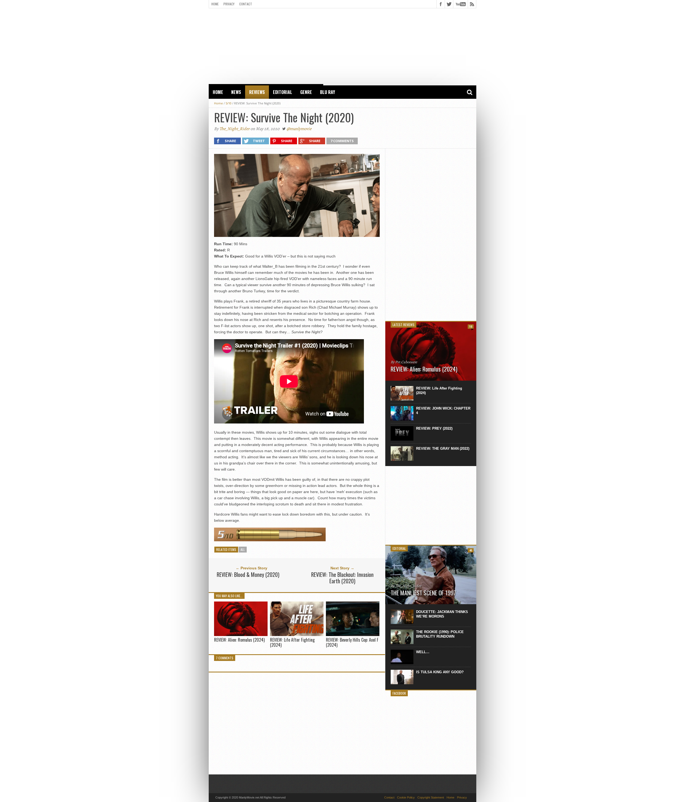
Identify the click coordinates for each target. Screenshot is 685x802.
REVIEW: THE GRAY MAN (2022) (442, 449)
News (236, 92)
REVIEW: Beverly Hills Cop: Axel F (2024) (352, 642)
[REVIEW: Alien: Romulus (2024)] (241, 634)
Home (215, 4)
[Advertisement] (342, 45)
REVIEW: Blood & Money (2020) (248, 574)
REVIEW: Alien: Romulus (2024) (239, 640)
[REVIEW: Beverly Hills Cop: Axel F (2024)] (352, 634)
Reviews (257, 92)
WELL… (422, 652)
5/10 (228, 103)
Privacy (228, 4)
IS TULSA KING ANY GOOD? (440, 672)
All (243, 549)
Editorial (282, 92)
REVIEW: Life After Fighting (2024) (292, 642)
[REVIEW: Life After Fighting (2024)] (297, 634)
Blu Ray (327, 92)
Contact (245, 4)
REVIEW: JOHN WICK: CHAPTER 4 (443, 410)
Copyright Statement (430, 797)
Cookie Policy (406, 797)
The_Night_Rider (234, 129)
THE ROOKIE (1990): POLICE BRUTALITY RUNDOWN (440, 634)
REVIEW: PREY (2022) (434, 428)
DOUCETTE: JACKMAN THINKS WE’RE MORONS (442, 614)
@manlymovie (299, 129)
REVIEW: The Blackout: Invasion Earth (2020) (342, 577)
